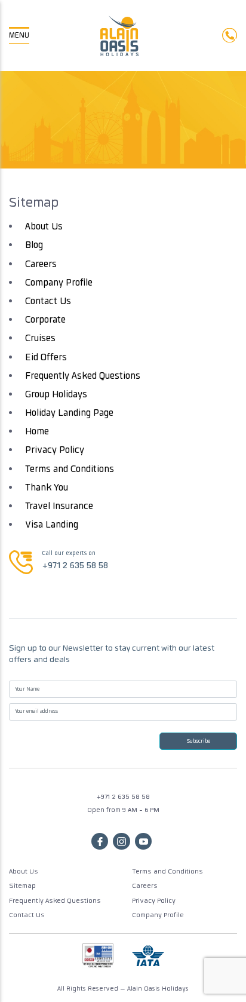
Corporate (45, 320)
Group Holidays (56, 395)
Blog (34, 246)
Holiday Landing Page (69, 414)
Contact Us (48, 302)
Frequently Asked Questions (82, 377)
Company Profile (59, 283)
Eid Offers (46, 358)
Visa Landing (51, 525)
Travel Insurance (59, 507)
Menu (19, 35)
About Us (44, 227)
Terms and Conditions (69, 470)
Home (37, 432)
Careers (41, 265)
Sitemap (22, 886)
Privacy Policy (54, 451)
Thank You (46, 488)
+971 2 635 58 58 (75, 566)
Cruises (40, 339)
